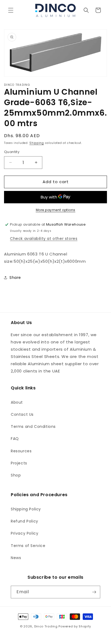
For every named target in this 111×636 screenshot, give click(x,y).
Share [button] (15, 277)
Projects (19, 463)
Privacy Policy (24, 533)
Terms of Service (28, 545)
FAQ (15, 438)
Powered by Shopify (74, 626)
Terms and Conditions (33, 426)
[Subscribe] (94, 592)
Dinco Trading (46, 626)
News (16, 557)
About (17, 402)
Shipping (36, 143)
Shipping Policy (26, 509)
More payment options (55, 210)
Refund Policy (24, 521)
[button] (11, 10)
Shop (16, 475)
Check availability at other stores (43, 238)
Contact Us (22, 414)
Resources (21, 451)
